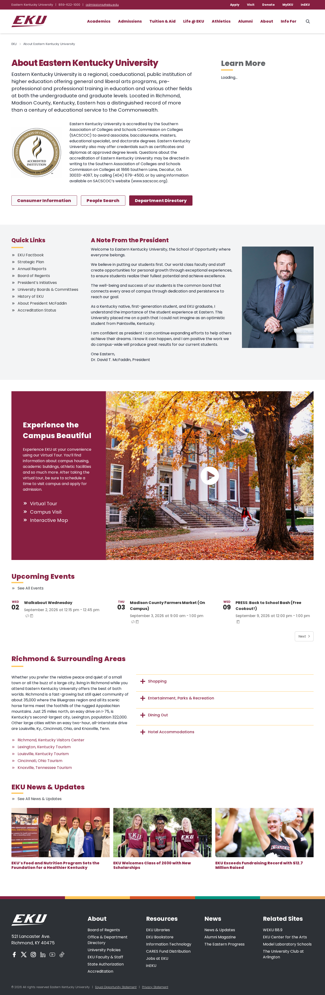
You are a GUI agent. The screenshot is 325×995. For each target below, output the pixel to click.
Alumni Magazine (220, 937)
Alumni (245, 21)
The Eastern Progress (224, 944)
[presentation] (60, 832)
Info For (288, 21)
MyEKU (287, 5)
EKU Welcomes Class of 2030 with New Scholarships (152, 865)
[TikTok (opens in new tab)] (62, 954)
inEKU (305, 5)
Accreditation (100, 971)
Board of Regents (104, 930)
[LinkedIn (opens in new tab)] (43, 954)
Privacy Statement (155, 987)
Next (302, 636)
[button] (210, 475)
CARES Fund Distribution (168, 951)
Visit (251, 5)
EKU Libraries (158, 930)
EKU (14, 44)
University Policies (104, 950)
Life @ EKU (193, 21)
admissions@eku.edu (102, 5)
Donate (268, 5)
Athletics (221, 21)
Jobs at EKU (157, 958)
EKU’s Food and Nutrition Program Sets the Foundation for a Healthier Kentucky (55, 865)
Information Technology (168, 944)
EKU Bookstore (159, 937)
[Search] (308, 21)
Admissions (130, 21)
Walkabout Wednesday (48, 602)
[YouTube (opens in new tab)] (52, 954)
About (266, 21)
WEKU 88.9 (272, 930)
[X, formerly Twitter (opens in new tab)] (24, 954)
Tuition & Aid (162, 21)
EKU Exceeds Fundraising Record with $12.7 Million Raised (259, 865)
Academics (98, 21)
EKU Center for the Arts (285, 937)
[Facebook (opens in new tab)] (14, 954)
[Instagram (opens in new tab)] (33, 954)
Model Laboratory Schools (287, 944)
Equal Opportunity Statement (116, 987)
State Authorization (106, 964)
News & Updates (219, 930)
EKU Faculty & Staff (105, 957)
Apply (234, 5)
